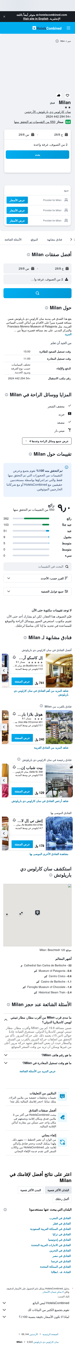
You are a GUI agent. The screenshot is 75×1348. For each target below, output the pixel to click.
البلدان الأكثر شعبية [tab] (58, 1190)
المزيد (68, 334)
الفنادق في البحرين (60, 1250)
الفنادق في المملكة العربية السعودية (50, 1229)
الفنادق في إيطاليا (61, 1272)
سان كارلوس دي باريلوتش (46, 1341)
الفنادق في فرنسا (61, 1261)
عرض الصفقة (22, 681)
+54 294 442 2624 (58, 116)
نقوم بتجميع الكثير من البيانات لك (48, 1310)
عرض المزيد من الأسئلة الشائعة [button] (38, 1071)
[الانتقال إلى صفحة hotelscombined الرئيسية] (47, 28)
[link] (37, 692)
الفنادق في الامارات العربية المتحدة (51, 1245)
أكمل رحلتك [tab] (62, 1199)
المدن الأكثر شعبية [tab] (30, 1190)
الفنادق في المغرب (60, 1218)
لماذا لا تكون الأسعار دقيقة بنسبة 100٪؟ (44, 1316)
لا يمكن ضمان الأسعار (53, 1291)
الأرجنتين (33, 1334)
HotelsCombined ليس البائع (51, 1303)
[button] (4, 16)
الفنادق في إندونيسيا (59, 1239)
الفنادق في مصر (61, 1256)
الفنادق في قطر (62, 1223)
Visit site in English (35, 18)
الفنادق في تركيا (62, 1234)
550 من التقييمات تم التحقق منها (34, 121)
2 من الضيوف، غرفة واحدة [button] (51, 144)
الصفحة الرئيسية (50, 1334)
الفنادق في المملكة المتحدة (55, 1266)
